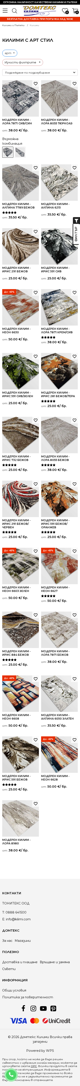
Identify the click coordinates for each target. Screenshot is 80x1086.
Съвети (9, 969)
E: (3, 919)
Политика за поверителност (27, 997)
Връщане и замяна (55, 962)
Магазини (23, 941)
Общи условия (14, 990)
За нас (7, 941)
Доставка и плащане (20, 962)
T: (3, 912)
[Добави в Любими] (35, 83)
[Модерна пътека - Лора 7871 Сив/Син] (20, 152)
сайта (72, 1066)
